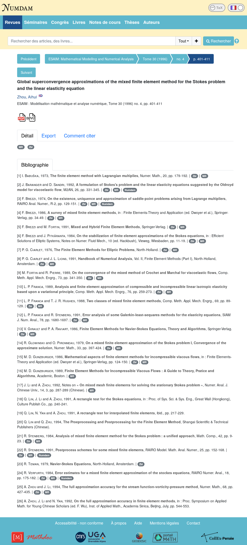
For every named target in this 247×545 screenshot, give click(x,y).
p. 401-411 (201, 58)
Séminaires (35, 22)
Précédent (28, 58)
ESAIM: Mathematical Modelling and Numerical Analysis (91, 58)
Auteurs (151, 22)
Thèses (131, 22)
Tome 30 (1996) (155, 58)
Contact (193, 523)
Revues (12, 22)
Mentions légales (164, 523)
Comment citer (80, 135)
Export (48, 135)
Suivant (26, 72)
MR (21, 147)
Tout (182, 41)
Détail (27, 135)
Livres (79, 22)
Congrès (60, 22)
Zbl (31, 147)
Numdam (130, 190)
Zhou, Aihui (27, 97)
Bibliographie (34, 164)
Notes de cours (105, 22)
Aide (138, 523)
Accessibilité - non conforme (79, 523)
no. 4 (180, 58)
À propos (118, 523)
